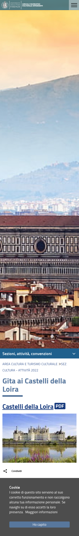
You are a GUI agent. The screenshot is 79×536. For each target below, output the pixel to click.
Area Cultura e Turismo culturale (30, 364)
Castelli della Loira (27, 406)
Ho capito (39, 524)
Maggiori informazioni (41, 512)
